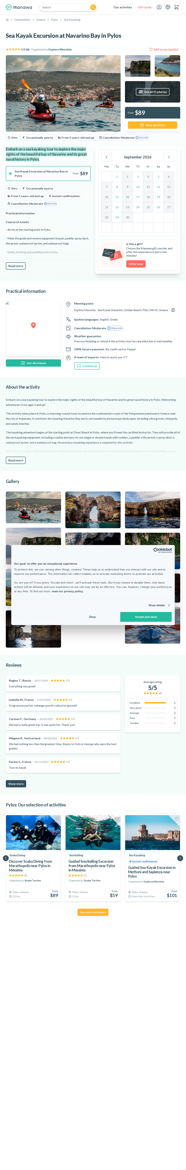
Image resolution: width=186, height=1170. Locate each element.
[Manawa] (19, 7)
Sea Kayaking (72, 19)
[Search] (93, 7)
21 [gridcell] (106, 207)
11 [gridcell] (148, 186)
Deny (92, 616)
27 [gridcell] (168, 207)
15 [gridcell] (117, 197)
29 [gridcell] (117, 217)
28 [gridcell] (106, 217)
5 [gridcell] (158, 176)
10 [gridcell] (138, 186)
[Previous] (106, 157)
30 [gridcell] (127, 217)
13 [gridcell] (168, 186)
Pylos (54, 19)
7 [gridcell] (107, 186)
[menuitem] (123, 7)
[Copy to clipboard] (173, 310)
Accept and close (146, 616)
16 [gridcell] (127, 197)
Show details (156, 605)
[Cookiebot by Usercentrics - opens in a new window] (156, 550)
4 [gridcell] (148, 176)
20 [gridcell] (168, 197)
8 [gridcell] (117, 186)
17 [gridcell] (138, 197)
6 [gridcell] (169, 176)
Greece (40, 19)
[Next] (169, 157)
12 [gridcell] (158, 186)
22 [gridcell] (117, 207)
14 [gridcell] (106, 197)
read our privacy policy (67, 591)
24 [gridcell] (138, 207)
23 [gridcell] (127, 207)
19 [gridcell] (158, 197)
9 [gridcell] (127, 186)
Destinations (22, 19)
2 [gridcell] (127, 176)
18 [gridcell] (148, 197)
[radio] (48, 173)
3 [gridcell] (138, 176)
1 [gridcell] (117, 176)
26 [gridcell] (158, 207)
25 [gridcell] (148, 207)
